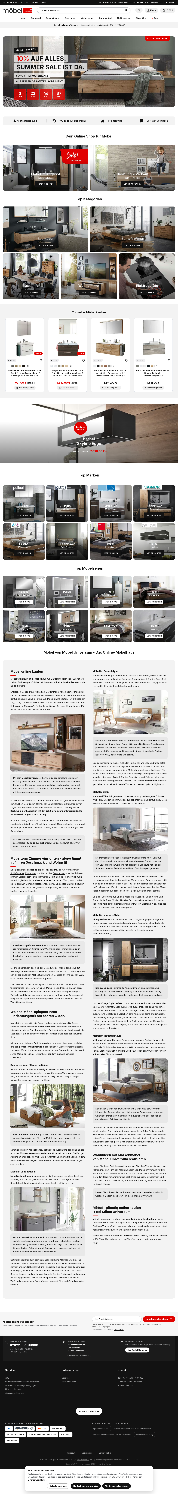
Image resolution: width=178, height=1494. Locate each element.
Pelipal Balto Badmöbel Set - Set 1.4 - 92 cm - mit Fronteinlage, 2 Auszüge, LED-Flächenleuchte (67, 373)
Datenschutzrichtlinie (150, 1324)
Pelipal (154, 627)
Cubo (111, 627)
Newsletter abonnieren (157, 1319)
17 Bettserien (24, 545)
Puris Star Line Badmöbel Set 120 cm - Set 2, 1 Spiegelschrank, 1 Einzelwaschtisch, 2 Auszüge (110, 373)
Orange (24, 627)
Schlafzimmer (67, 545)
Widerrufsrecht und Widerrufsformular (22, 1381)
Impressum (71, 1453)
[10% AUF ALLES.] (89, 71)
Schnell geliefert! (45, 175)
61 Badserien (23, 507)
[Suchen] (126, 10)
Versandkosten (83, 1460)
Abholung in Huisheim (14, 1393)
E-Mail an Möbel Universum (130, 1381)
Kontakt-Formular (125, 1385)
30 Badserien (67, 507)
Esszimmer (30, 873)
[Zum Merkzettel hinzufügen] (40, 360)
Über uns (66, 1378)
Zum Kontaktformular (137, 1350)
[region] (89, 349)
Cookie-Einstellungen (103, 1464)
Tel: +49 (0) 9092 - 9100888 (130, 1378)
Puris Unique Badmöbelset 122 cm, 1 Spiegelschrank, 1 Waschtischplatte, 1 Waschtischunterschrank (153, 373)
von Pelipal (24, 593)
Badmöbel (154, 507)
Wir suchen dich (69, 1381)
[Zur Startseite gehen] (17, 10)
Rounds (67, 627)
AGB (7, 1378)
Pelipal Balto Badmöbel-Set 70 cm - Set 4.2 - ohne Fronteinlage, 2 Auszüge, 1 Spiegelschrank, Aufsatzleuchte (24, 373)
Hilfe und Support (13, 1389)
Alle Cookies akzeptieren (116, 1486)
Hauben (154, 545)
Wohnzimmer (72, 869)
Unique (111, 593)
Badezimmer (59, 873)
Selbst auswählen (58, 1486)
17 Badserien (111, 507)
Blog (170, 2)
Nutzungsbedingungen (101, 1327)
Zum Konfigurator (25, 388)
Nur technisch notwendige (85, 1486)
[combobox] (80, 10)
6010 (67, 593)
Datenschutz (119, 1330)
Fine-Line (154, 593)
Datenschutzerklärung (37, 1480)
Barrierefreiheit (105, 1453)
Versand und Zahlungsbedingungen (20, 1385)
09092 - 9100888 (151, 2)
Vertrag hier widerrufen (89, 1411)
